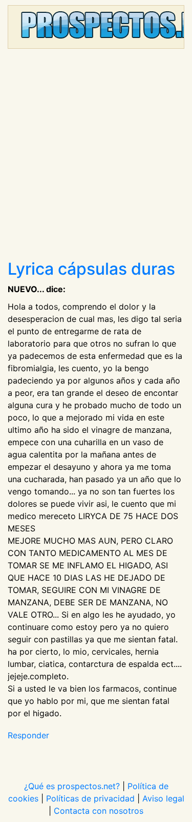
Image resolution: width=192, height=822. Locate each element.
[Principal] (96, 27)
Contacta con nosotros (98, 811)
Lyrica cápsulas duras (91, 269)
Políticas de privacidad (90, 798)
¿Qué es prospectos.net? (72, 786)
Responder (28, 735)
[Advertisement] (96, 158)
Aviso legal (163, 798)
